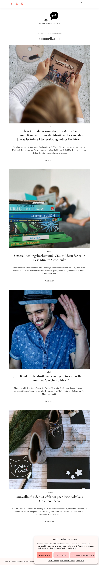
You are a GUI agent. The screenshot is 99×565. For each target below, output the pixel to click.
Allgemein (49, 492)
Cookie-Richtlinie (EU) (33, 561)
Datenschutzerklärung (67, 561)
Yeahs (49, 127)
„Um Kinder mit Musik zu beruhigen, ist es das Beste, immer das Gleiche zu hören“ (49, 378)
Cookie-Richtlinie (53, 561)
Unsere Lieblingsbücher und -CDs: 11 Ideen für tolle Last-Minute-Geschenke (49, 258)
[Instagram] (16, 3)
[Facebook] (11, 3)
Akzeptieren (44, 555)
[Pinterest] (21, 3)
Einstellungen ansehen (82, 555)
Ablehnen (61, 555)
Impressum (80, 561)
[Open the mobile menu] (87, 3)
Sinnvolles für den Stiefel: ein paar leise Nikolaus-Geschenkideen (49, 499)
